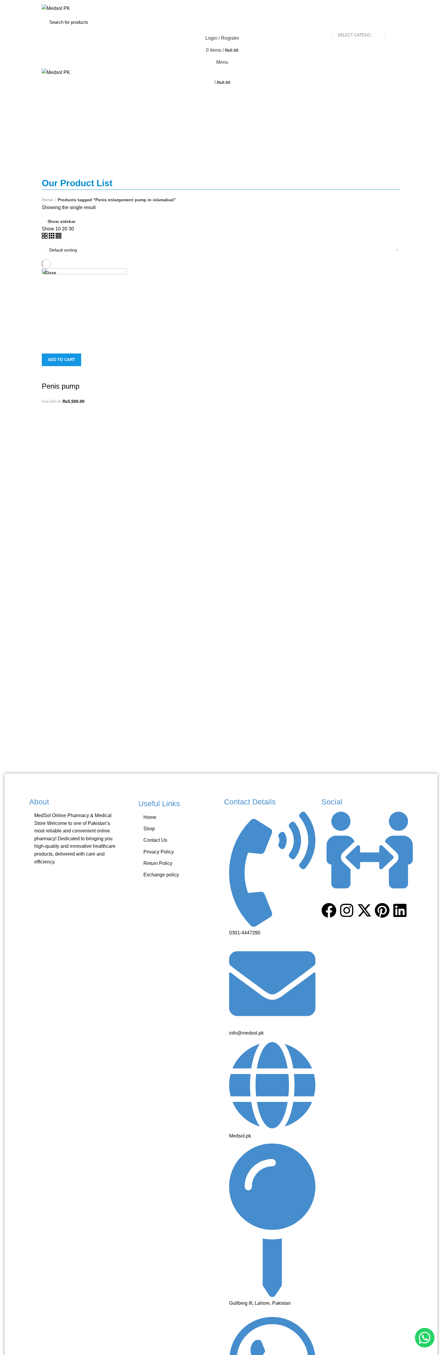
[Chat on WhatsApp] (424, 1337)
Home (47, 199)
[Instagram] (346, 910)
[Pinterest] (382, 910)
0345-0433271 (119, 2)
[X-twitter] (364, 910)
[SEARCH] (389, 22)
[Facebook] (328, 910)
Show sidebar (61, 221)
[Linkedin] (399, 910)
